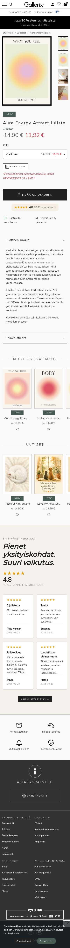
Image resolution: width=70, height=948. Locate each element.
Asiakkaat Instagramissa (14, 872)
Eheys (5, 891)
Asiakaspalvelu (43, 872)
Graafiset (8, 129)
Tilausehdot (8, 878)
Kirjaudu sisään (43, 866)
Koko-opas (17, 166)
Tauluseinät (8, 823)
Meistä (38, 823)
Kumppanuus (42, 835)
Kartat (5, 847)
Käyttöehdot (8, 885)
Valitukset (40, 897)
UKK (37, 878)
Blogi (5, 866)
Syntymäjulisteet (10, 841)
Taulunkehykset (10, 835)
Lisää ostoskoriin (37, 194)
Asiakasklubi (41, 885)
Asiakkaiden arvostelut (47, 829)
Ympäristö (40, 841)
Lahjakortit (37, 795)
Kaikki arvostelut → (35, 698)
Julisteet (6, 829)
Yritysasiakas (41, 891)
